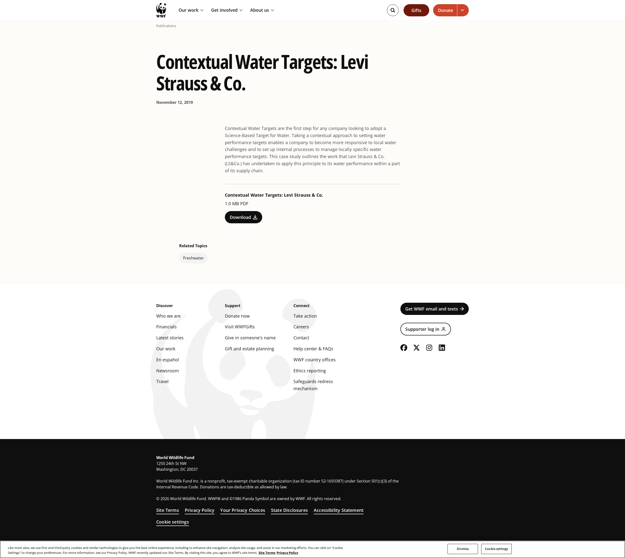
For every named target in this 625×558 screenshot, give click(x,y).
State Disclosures (289, 510)
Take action (305, 316)
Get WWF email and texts (431, 309)
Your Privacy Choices (242, 510)
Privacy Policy (200, 510)
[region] (312, 549)
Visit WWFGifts (240, 327)
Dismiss (463, 549)
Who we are (168, 316)
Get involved (224, 10)
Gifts (416, 10)
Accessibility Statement (339, 510)
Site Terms (167, 510)
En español (167, 360)
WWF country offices (314, 360)
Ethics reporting (309, 371)
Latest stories (170, 338)
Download (240, 217)
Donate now (237, 316)
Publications (166, 26)
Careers (301, 327)
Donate (445, 10)
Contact (301, 338)
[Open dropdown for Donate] (463, 10)
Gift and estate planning (249, 349)
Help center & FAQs (313, 349)
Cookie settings (172, 522)
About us (259, 10)
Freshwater (193, 258)
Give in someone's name (250, 338)
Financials (166, 327)
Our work (188, 10)
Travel (162, 381)
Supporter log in (422, 329)
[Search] (393, 10)
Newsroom (167, 371)
